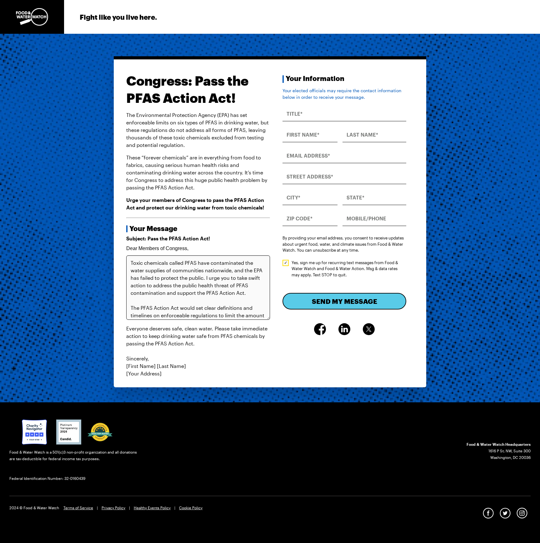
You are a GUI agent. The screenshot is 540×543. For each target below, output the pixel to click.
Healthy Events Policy (152, 507)
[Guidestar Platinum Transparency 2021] (68, 431)
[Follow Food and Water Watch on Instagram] (522, 512)
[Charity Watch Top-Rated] (34, 431)
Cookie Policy (190, 507)
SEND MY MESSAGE (344, 301)
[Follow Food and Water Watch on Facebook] (488, 512)
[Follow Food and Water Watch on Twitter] (505, 512)
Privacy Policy (113, 507)
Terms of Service (78, 507)
